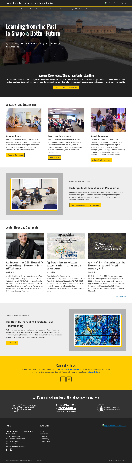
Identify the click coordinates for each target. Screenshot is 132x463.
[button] (130, 448)
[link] (29, 4)
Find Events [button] (54, 157)
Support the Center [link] (77, 9)
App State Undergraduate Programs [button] (85, 205)
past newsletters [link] (92, 372)
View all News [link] (121, 297)
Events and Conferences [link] (58, 9)
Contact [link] (88, 9)
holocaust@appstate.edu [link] (15, 446)
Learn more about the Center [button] (66, 87)
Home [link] (42, 431)
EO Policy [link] (43, 436)
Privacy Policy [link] (45, 441)
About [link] (8, 9)
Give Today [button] (12, 343)
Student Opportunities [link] (37, 9)
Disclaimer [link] (44, 434)
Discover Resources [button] (15, 155)
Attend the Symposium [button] (101, 160)
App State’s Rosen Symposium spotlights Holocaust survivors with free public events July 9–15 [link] (106, 265)
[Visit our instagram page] (11, 450)
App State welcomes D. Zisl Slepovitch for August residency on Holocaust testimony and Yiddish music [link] (25, 265)
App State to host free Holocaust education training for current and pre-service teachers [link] (64, 265)
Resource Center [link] (20, 9)
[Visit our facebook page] (7, 450)
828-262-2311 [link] (11, 444)
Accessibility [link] (44, 439)
